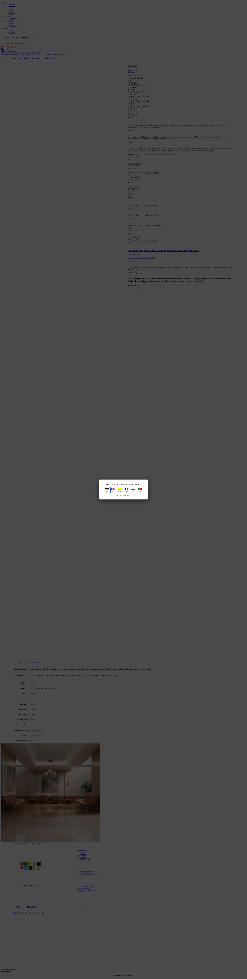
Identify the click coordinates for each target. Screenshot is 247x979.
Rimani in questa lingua (123, 495)
